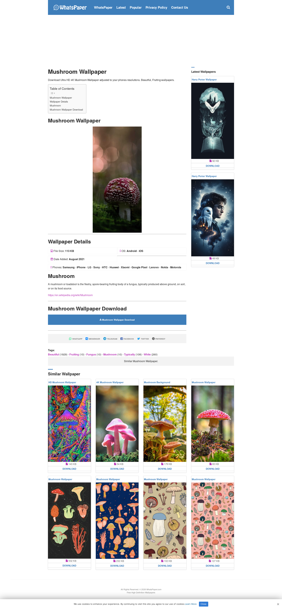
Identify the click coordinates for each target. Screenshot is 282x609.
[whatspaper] (70, 7)
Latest (121, 7)
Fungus (91, 354)
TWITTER (144, 339)
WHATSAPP (77, 339)
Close (203, 604)
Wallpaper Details (59, 101)
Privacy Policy (156, 7)
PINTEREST (160, 339)
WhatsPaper (103, 7)
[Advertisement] (141, 41)
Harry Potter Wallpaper (204, 79)
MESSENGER (94, 339)
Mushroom (55, 105)
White (147, 354)
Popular (136, 7)
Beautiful (54, 354)
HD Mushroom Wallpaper (62, 382)
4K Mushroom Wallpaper (110, 382)
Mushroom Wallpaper (61, 97)
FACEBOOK (128, 339)
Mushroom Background (157, 382)
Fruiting (74, 354)
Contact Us (179, 7)
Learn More (191, 604)
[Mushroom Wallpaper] (117, 179)
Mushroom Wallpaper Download (66, 109)
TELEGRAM (112, 339)
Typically (130, 354)
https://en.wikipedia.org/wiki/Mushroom (70, 295)
